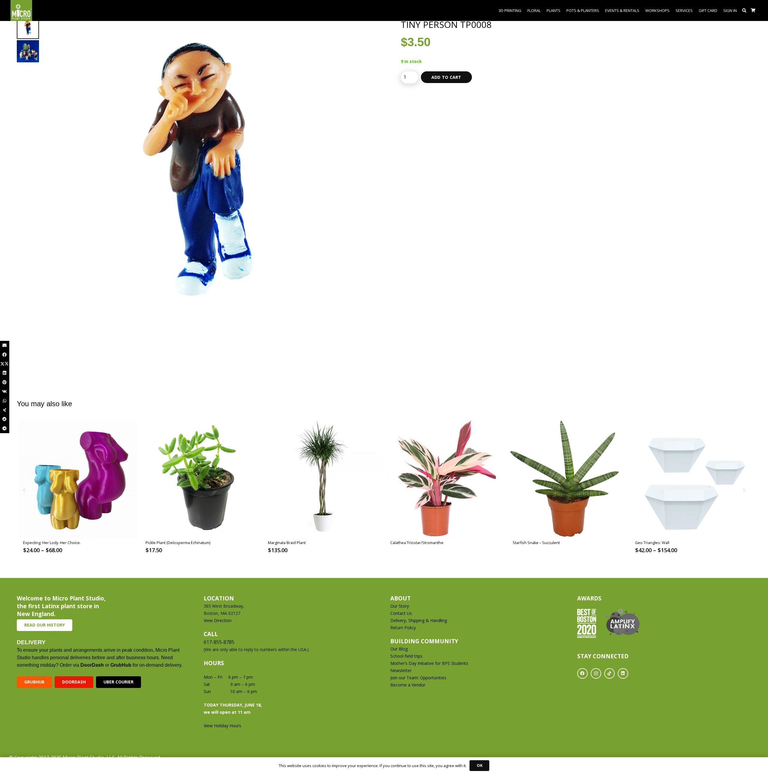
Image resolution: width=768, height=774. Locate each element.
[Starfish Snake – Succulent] (567, 479)
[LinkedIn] (623, 673)
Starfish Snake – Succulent (536, 542)
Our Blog (399, 649)
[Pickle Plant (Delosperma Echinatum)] (200, 479)
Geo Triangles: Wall (652, 542)
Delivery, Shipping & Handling (419, 620)
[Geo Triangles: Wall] (690, 479)
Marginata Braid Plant (287, 542)
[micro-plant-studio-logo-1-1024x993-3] (21, 10)
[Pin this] (4, 382)
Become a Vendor (407, 685)
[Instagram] (596, 673)
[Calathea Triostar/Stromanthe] (445, 479)
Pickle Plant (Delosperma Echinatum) (178, 542)
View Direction (218, 620)
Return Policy (403, 627)
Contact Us (401, 613)
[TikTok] (609, 673)
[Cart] (753, 10)
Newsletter (401, 670)
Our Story (399, 606)
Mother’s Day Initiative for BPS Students (429, 663)
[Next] (743, 489)
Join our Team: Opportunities (418, 677)
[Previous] (24, 489)
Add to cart (446, 77)
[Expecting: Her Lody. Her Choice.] (78, 479)
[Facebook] (582, 673)
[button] (744, 10)
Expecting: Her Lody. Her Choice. (52, 542)
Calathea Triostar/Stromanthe (416, 542)
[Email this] (4, 345)
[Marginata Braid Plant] (323, 479)
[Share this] (4, 354)
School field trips (406, 656)
